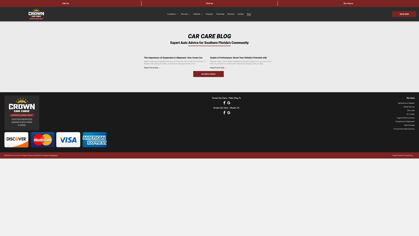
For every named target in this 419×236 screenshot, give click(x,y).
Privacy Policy (408, 155)
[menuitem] (172, 14)
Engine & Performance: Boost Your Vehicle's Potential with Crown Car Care (238, 57)
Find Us (209, 3)
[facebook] (224, 103)
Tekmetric (54, 155)
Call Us (65, 3)
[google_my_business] (229, 103)
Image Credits (397, 155)
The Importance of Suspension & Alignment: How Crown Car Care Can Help (173, 57)
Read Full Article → (152, 68)
